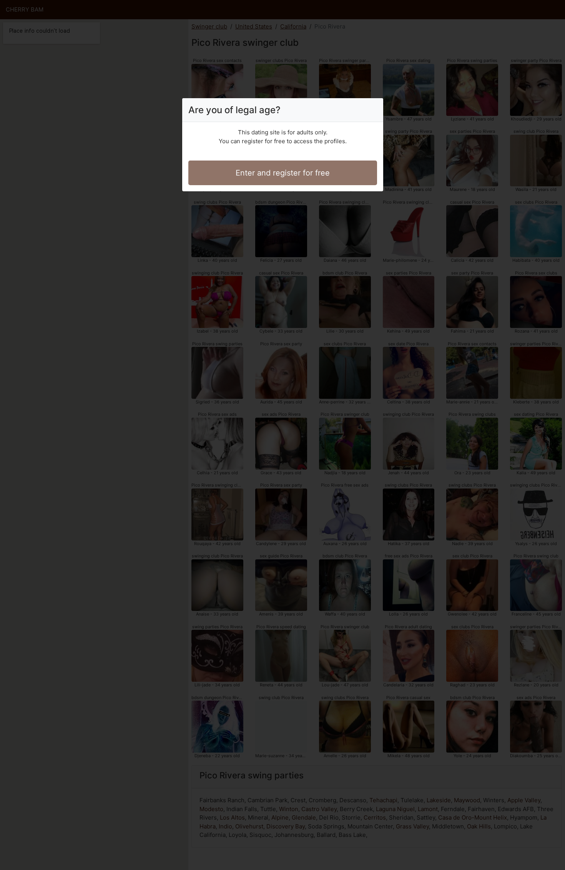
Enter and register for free (283, 172)
